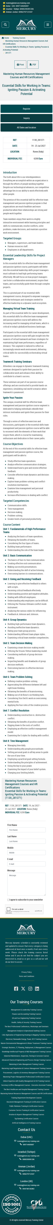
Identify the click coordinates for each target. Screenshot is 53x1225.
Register (26, 108)
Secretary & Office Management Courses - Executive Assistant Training (26, 1085)
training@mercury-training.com (18, 3)
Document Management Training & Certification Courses (26, 1102)
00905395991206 (28, 1159)
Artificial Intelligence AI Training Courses (26, 1123)
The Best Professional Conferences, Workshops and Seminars (26, 1026)
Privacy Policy (26, 972)
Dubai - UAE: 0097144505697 (17, 6)
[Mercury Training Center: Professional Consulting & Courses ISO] (11, 1204)
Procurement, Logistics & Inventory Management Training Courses (26, 1072)
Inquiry (26, 118)
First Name (12, 825)
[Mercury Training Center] (26, 930)
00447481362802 (28, 1188)
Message (11, 870)
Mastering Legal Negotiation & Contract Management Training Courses (26, 1068)
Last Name (12, 836)
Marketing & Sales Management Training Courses (26, 1064)
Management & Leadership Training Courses (26, 1009)
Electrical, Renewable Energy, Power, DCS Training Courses (26, 1039)
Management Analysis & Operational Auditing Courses (26, 1030)
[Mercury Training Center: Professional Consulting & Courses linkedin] (37, 988)
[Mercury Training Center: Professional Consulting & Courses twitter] (23, 988)
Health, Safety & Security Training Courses (26, 1022)
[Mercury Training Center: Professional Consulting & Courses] (26, 24)
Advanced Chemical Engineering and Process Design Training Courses (26, 1060)
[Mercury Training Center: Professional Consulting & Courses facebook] (16, 988)
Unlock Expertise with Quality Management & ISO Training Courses (26, 1081)
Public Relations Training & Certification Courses (26, 1106)
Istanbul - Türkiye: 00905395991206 (20, 9)
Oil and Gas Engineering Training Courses (26, 1018)
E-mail (10, 859)
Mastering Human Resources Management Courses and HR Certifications (26, 1093)
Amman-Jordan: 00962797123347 (19, 12)
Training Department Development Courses (26, 1097)
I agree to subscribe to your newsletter (26, 899)
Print (21, 64)
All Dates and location (26, 127)
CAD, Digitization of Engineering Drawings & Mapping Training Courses (26, 1035)
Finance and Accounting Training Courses (26, 1014)
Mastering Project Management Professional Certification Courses (26, 1076)
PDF (34, 64)
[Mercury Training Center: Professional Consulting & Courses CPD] (36, 1204)
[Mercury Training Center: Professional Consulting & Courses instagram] (30, 988)
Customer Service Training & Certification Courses (26, 1110)
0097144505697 (28, 1144)
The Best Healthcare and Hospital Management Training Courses (26, 1089)
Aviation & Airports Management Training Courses (26, 1114)
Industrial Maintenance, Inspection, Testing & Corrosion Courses (26, 1056)
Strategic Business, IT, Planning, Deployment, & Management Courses (26, 1047)
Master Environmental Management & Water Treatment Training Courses (26, 1043)
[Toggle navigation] (5, 25)
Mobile (10, 847)
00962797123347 (28, 1174)
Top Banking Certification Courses (26, 1118)
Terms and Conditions (26, 976)
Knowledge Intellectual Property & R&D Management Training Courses (26, 1051)
